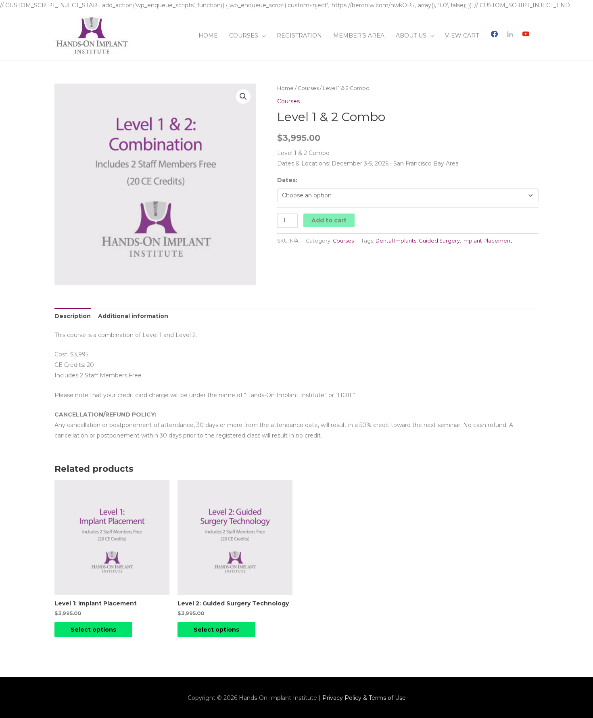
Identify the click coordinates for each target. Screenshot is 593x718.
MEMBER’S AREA (358, 35)
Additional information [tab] (133, 316)
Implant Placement (487, 241)
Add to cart (329, 220)
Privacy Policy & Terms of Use (364, 697)
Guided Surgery (439, 241)
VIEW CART (462, 35)
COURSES (243, 35)
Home (285, 88)
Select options (93, 629)
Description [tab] (72, 316)
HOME (208, 35)
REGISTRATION (299, 35)
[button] (243, 96)
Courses (308, 88)
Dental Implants (396, 241)
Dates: (287, 180)
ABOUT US (411, 35)
